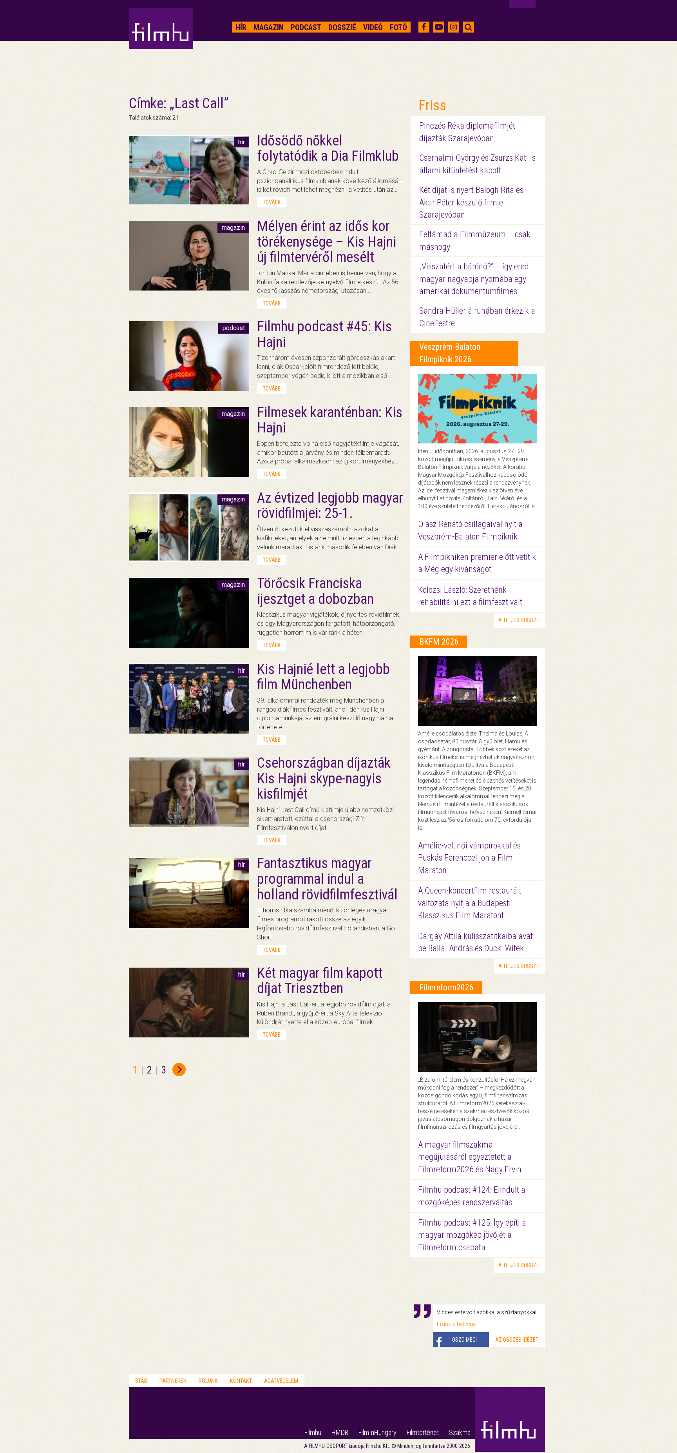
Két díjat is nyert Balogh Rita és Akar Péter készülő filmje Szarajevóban (471, 202)
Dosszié (342, 27)
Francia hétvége (456, 1324)
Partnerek (172, 1380)
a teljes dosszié (519, 620)
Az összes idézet (516, 1340)
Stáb (141, 1380)
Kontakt (241, 1380)
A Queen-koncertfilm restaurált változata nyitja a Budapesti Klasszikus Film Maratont (469, 903)
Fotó (398, 27)
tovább (272, 202)
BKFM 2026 (439, 642)
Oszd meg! (464, 1340)
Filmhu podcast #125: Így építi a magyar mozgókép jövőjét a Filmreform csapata (472, 1235)
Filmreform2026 (446, 987)
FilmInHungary (377, 1432)
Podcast (306, 27)
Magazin (268, 27)
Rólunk (208, 1380)
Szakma (460, 1432)
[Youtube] (439, 27)
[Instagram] (453, 27)
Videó (373, 27)
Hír (240, 27)
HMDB (339, 1432)
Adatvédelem (281, 1380)
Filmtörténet (423, 1432)
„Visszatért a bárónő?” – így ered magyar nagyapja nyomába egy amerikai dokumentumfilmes (474, 279)
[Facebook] (424, 27)
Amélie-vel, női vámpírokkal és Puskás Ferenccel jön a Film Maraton (469, 858)
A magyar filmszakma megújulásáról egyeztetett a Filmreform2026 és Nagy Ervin (469, 1157)
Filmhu (312, 1432)
